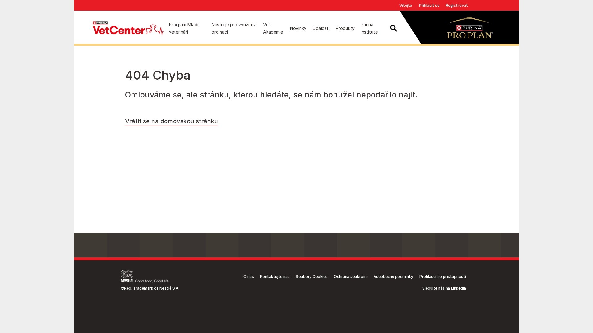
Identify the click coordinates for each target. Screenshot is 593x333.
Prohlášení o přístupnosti (442, 276)
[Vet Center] (128, 28)
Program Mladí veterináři (183, 28)
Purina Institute (369, 28)
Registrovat (457, 5)
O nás (248, 276)
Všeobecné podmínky (393, 276)
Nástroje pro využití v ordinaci (234, 28)
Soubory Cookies (312, 276)
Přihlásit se (429, 5)
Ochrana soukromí (351, 276)
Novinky (298, 28)
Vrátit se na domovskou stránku (171, 121)
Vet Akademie (273, 28)
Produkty (345, 28)
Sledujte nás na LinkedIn (444, 288)
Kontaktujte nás (275, 276)
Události (321, 28)
